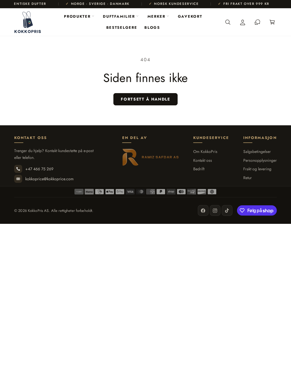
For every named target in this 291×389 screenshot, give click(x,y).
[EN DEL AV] (150, 157)
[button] (79, 17)
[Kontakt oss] (257, 22)
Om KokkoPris (205, 151)
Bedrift (198, 169)
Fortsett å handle (145, 99)
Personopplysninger (260, 160)
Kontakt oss (202, 160)
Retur (247, 178)
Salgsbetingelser (257, 151)
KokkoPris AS (38, 210)
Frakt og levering (257, 169)
